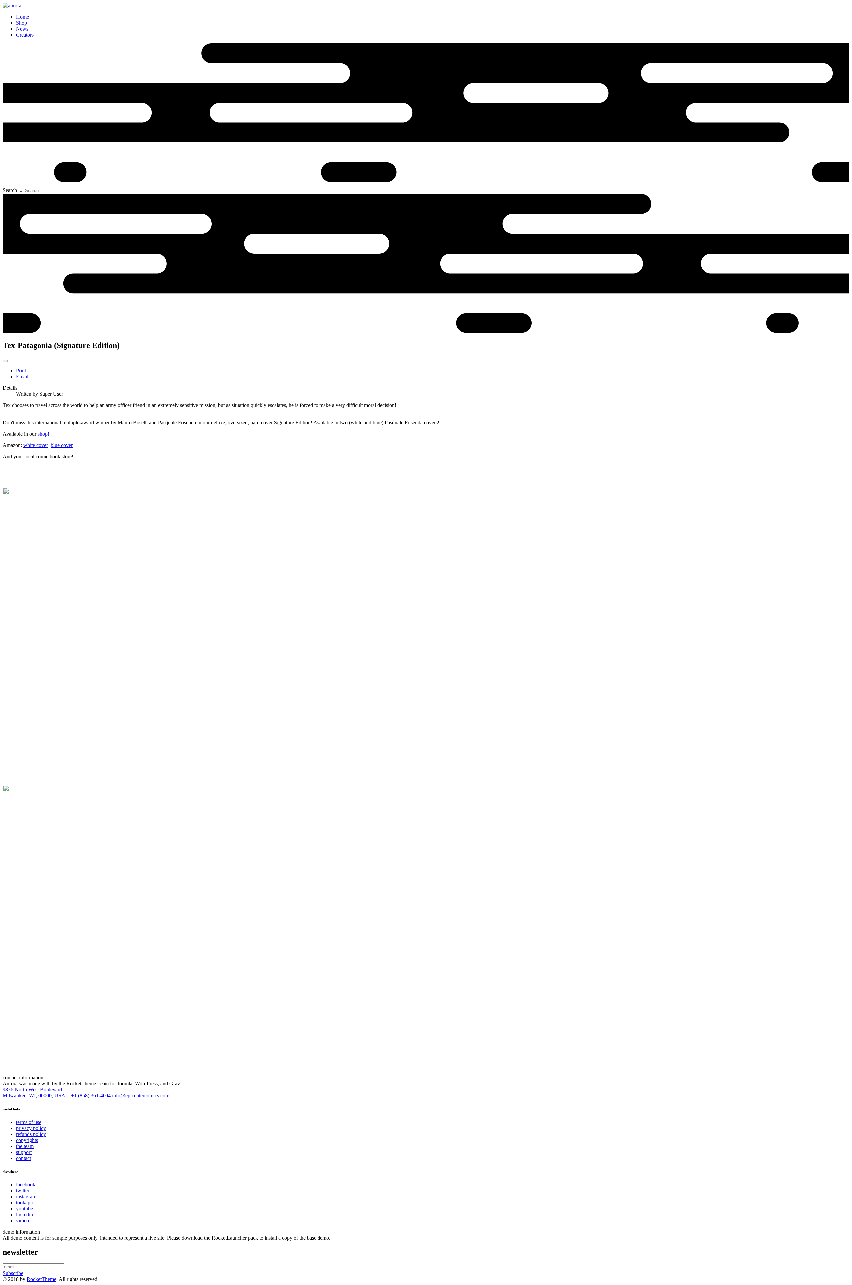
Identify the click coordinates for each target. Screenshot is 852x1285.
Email (22, 376)
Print (21, 370)
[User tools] (5, 361)
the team (25, 1146)
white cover (35, 445)
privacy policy (31, 1128)
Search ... (12, 190)
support (24, 1152)
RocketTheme (41, 1279)
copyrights (27, 1140)
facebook (25, 1184)
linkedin (24, 1214)
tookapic (25, 1202)
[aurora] (12, 5)
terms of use (28, 1122)
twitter (22, 1190)
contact (23, 1158)
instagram (26, 1196)
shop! (43, 434)
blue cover (62, 445)
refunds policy (31, 1134)
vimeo (22, 1220)
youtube (24, 1208)
